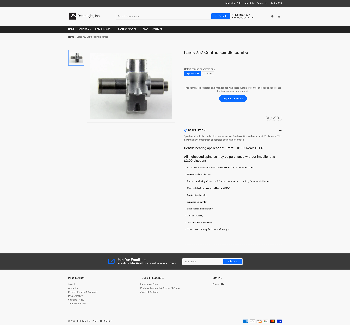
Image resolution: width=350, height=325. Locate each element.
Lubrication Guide (233, 3)
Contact (157, 29)
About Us (249, 3)
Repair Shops (102, 29)
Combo (208, 73)
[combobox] (173, 16)
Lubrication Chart (149, 284)
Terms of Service (77, 303)
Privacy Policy (75, 296)
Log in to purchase (233, 98)
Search (223, 16)
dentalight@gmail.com (243, 17)
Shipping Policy (76, 299)
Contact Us (262, 3)
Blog (145, 29)
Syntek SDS (276, 3)
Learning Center (126, 29)
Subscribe (232, 261)
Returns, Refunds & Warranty (82, 292)
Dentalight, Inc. (83, 321)
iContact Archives (149, 292)
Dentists (83, 29)
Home (71, 29)
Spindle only (193, 73)
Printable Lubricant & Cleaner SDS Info (160, 288)
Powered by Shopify (102, 321)
